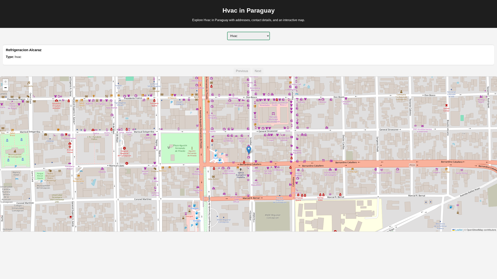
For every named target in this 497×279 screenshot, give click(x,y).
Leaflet (458, 229)
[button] (248, 150)
